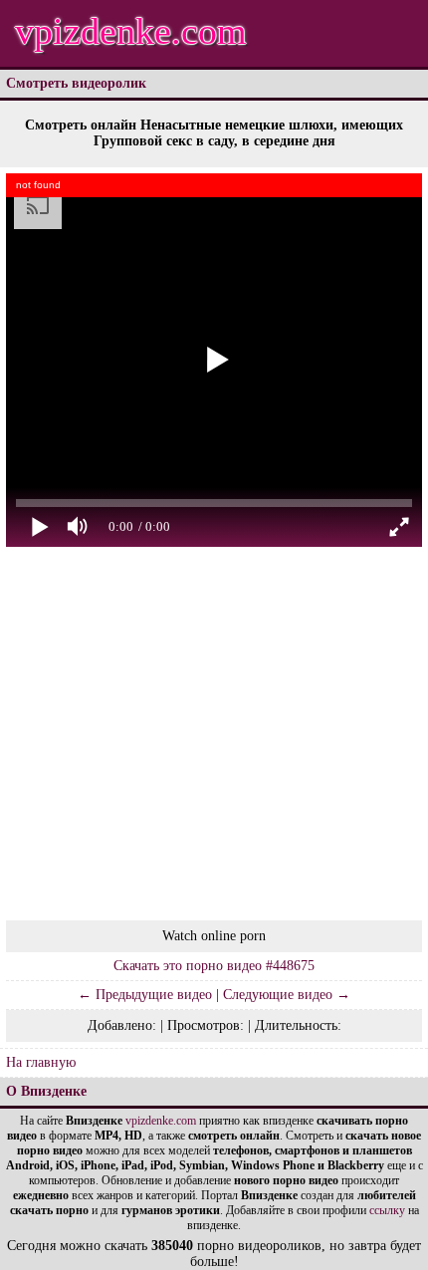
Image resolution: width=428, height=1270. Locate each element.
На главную (41, 1062)
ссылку (387, 1210)
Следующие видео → (286, 994)
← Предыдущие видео (145, 994)
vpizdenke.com (131, 31)
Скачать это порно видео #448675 (214, 965)
